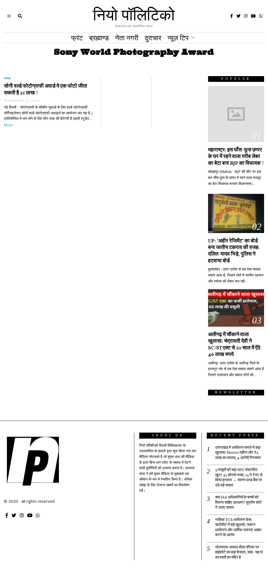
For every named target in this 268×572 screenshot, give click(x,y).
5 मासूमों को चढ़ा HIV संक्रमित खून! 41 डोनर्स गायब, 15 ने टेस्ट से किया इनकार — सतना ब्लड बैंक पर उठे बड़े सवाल (239, 478)
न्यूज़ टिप (178, 37)
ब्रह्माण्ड (99, 37)
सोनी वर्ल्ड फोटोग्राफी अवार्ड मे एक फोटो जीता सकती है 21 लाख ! (45, 90)
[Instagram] (246, 16)
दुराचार (153, 37)
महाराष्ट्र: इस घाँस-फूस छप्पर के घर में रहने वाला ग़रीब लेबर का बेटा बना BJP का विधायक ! (236, 156)
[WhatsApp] (261, 16)
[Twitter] (238, 16)
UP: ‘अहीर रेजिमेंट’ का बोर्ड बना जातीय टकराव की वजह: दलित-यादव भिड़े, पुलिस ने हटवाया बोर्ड (234, 251)
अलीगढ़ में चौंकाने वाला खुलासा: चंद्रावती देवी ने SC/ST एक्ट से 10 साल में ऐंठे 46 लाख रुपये (234, 344)
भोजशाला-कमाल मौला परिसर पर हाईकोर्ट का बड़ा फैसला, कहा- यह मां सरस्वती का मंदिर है (239, 552)
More (8, 125)
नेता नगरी (126, 37)
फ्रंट (77, 37)
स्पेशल (7, 78)
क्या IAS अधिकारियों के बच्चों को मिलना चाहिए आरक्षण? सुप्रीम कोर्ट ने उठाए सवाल (238, 503)
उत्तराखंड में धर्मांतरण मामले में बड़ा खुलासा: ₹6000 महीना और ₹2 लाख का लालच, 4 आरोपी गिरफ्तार (238, 453)
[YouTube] (253, 16)
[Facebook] (231, 16)
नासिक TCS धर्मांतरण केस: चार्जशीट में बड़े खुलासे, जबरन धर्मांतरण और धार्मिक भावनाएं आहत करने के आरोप (238, 528)
